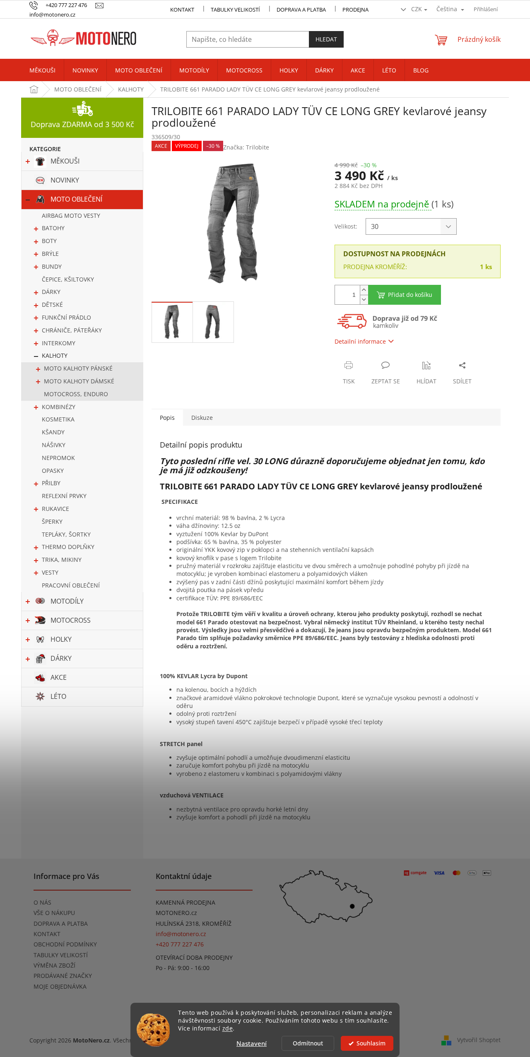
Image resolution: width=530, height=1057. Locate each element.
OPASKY (53, 470)
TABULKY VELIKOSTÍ (61, 955)
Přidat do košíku (410, 295)
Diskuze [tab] (202, 417)
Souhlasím (371, 1043)
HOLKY (61, 639)
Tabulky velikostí (235, 9)
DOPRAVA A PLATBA (61, 923)
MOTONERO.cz (176, 913)
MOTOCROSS (71, 620)
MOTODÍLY (67, 601)
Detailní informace (360, 341)
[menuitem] (42, 70)
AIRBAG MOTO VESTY (71, 215)
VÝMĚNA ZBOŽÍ (54, 965)
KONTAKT (182, 9)
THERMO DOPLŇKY (68, 547)
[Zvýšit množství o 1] (364, 290)
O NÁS (42, 902)
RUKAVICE (55, 509)
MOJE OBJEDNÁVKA (60, 986)
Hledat (326, 39)
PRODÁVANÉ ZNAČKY (63, 976)
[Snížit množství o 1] (364, 299)
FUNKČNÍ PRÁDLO (66, 317)
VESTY (50, 572)
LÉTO (58, 696)
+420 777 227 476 (180, 944)
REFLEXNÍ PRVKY (64, 496)
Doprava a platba (301, 9)
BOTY (49, 241)
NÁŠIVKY (53, 445)
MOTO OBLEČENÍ (76, 199)
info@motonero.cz (181, 934)
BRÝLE (50, 254)
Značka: (246, 147)
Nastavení (251, 1043)
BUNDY (52, 266)
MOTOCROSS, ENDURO (76, 394)
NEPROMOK (58, 458)
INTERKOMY (58, 343)
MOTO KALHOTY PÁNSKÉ (78, 368)
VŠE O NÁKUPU (54, 913)
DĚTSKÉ (52, 304)
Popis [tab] (167, 417)
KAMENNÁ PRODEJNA (185, 902)
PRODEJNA (355, 9)
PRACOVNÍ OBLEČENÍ (71, 585)
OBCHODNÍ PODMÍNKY (65, 944)
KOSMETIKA (58, 419)
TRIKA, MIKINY (62, 559)
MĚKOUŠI (65, 161)
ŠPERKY (52, 521)
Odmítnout (308, 1043)
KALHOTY (54, 355)
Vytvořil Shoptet (479, 1039)
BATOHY (53, 228)
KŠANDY (53, 432)
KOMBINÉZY (58, 407)
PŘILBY (51, 483)
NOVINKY (65, 180)
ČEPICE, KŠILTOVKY (68, 279)
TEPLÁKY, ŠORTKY (66, 534)
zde (227, 1028)
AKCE (59, 677)
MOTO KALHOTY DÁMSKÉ (79, 381)
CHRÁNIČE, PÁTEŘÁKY (72, 330)
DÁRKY (51, 292)
